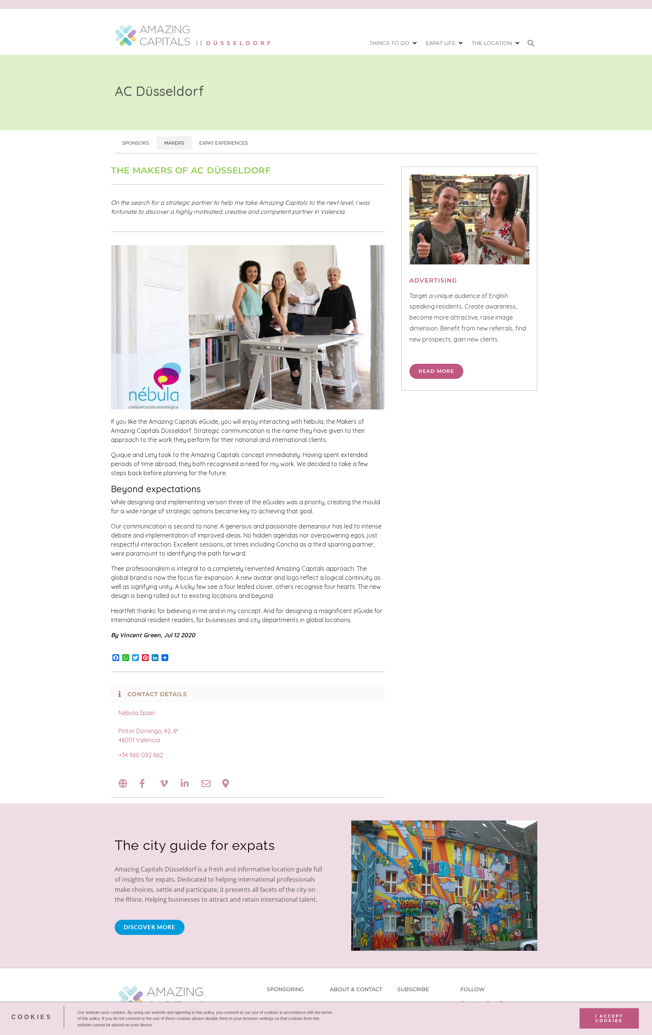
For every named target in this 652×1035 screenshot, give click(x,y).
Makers (174, 143)
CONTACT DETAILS (157, 694)
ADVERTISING (433, 280)
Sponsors (135, 143)
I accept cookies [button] (609, 1018)
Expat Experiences (223, 143)
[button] (394, 43)
